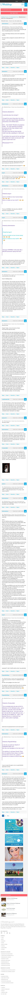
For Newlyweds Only (13, 17)
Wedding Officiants (5, 963)
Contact (3, 987)
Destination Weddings (6, 981)
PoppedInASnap (5, 675)
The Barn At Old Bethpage (12, 898)
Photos (3, 945)
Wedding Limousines (5, 960)
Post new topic (14, 13)
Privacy (3, 990)
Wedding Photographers (6, 953)
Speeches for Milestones (12, 913)
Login (16, 1)
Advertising (4, 947)
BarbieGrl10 (4, 71)
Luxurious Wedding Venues (7, 982)
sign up (23, 1)
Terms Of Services (5, 989)
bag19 (3, 172)
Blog (2, 939)
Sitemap (3, 949)
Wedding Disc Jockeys (6, 957)
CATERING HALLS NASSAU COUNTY (8, 971)
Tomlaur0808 (5, 448)
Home (2, 937)
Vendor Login (4, 992)
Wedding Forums (4, 17)
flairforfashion (5, 23)
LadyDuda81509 (5, 399)
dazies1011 (4, 418)
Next (8, 815)
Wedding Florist (5, 958)
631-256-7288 (3, 993)
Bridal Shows (4, 944)
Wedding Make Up (5, 962)
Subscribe (13, 67)
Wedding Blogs (4, 979)
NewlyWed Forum (5, 977)
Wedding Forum (4, 976)
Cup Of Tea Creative (11, 908)
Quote (7, 67)
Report (18, 67)
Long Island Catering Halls (7, 955)
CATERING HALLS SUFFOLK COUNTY (8, 969)
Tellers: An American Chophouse (13, 903)
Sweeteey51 (4, 773)
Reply (3, 67)
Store (2, 942)
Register (3, 941)
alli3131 (3, 483)
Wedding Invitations (5, 965)
